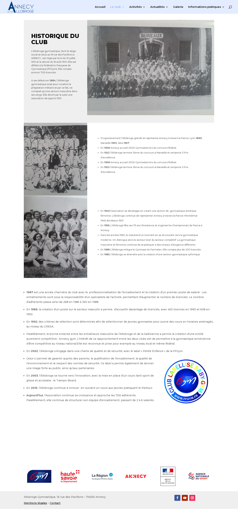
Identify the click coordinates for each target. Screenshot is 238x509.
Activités (135, 7)
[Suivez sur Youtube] (185, 498)
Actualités (157, 7)
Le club (115, 7)
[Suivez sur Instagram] (192, 498)
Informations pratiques (204, 7)
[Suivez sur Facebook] (177, 498)
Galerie (178, 7)
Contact (55, 503)
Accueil (100, 7)
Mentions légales (35, 503)
